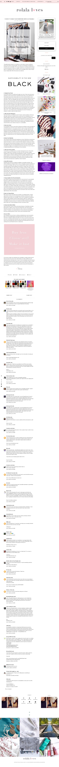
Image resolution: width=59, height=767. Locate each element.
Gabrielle (8, 538)
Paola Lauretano (9, 375)
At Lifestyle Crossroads (10, 472)
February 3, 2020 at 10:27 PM (11, 661)
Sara (7, 482)
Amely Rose (8, 577)
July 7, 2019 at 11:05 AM (11, 566)
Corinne (7, 549)
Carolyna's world (9, 428)
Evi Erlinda (8, 417)
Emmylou (8, 308)
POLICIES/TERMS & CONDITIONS (28, 1)
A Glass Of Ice (13, 544)
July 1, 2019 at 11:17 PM (11, 402)
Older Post (29, 295)
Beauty (7, 490)
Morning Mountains (10, 596)
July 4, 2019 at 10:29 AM (11, 479)
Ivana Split (8, 323)
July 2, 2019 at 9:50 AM (10, 444)
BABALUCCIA (9, 664)
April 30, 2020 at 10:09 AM (11, 667)
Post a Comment (8, 688)
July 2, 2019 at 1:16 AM (10, 424)
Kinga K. (8, 531)
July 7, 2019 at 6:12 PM (10, 586)
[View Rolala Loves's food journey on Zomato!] (46, 173)
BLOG (14, 584)
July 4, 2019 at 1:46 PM (10, 501)
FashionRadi (8, 514)
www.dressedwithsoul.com (11, 646)
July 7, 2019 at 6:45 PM (10, 592)
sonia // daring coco (10, 606)
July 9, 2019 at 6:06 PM (10, 633)
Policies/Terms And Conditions (39, 762)
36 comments (21, 20)
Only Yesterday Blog (10, 352)
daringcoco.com (9, 620)
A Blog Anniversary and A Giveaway (46, 113)
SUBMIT (46, 48)
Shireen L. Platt (9, 589)
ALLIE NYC (8, 362)
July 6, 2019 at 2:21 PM (10, 528)
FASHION (9, 17)
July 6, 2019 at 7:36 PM (10, 546)
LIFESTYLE (26, 17)
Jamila (7, 625)
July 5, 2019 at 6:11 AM (10, 510)
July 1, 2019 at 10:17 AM (11, 348)
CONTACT (18, 1)
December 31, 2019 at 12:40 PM (12, 647)
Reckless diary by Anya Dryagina (12, 560)
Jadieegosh (8, 526)
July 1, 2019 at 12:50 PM (11, 383)
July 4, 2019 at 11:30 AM (11, 487)
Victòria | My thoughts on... (11, 671)
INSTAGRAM (20, 584)
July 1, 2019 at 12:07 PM (11, 372)
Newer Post (9, 295)
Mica (7, 448)
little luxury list (9, 394)
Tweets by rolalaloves (46, 160)
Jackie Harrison (9, 505)
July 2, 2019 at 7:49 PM (10, 461)
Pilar (7, 387)
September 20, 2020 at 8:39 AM (12, 675)
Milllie (7, 521)
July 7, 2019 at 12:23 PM (11, 573)
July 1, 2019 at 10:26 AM (11, 358)
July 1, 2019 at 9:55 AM (10, 319)
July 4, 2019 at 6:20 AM (10, 469)
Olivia (7, 679)
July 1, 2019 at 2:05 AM (10, 305)
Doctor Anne (8, 301)
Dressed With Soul (9, 636)
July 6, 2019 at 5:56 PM (10, 535)
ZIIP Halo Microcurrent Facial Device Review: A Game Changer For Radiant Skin (46, 156)
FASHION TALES (9, 340)
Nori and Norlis (9, 651)
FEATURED (13, 17)
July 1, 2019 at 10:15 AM (11, 336)
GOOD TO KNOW (17, 17)
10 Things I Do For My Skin (46, 137)
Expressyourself (9, 381)
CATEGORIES (39, 1)
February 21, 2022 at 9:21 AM (12, 686)
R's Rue (7, 569)
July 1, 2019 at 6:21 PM (10, 391)
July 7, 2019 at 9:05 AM (10, 557)
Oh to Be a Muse (9, 436)
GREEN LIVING (22, 17)
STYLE (29, 17)
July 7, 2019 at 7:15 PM (10, 602)
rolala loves (23, 762)
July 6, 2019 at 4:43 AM (10, 518)
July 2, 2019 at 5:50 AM (10, 432)
